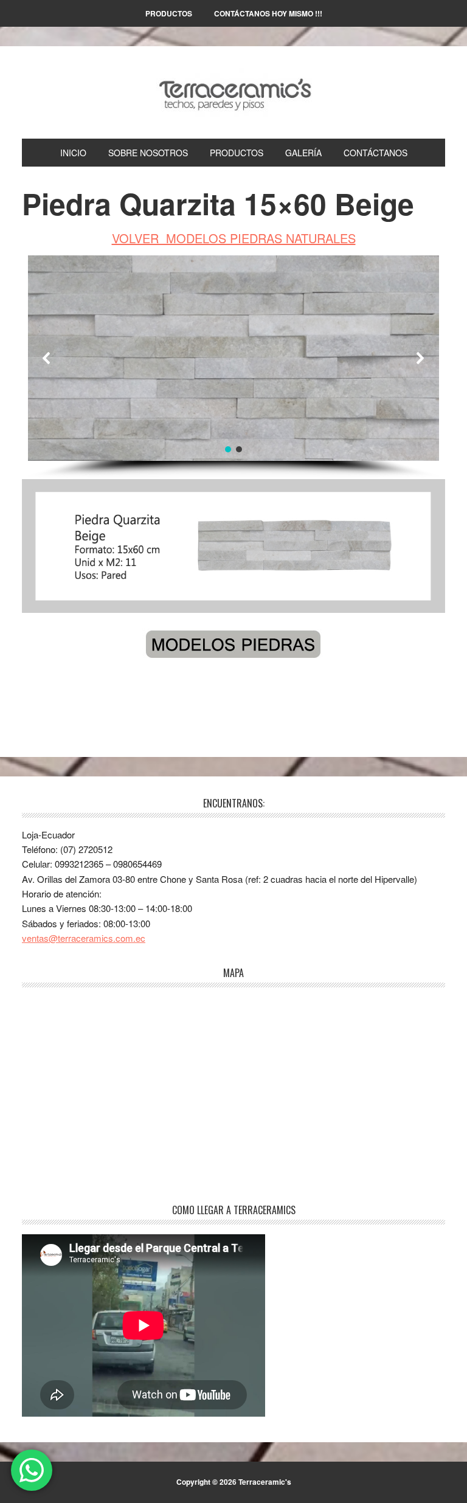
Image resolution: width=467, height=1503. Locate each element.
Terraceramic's (233, 92)
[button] (47, 358)
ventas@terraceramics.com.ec (83, 937)
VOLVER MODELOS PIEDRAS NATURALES (234, 238)
